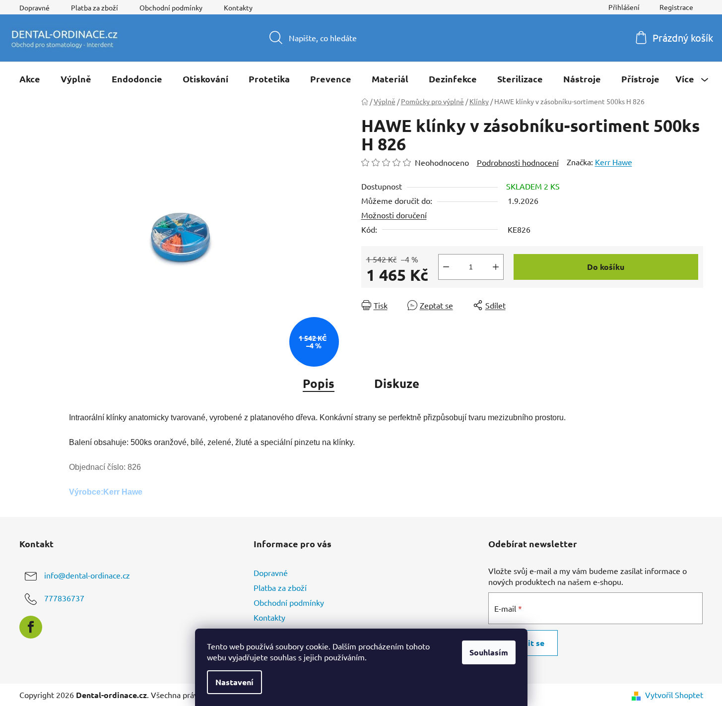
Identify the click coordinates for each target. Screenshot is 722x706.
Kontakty (238, 7)
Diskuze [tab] (396, 383)
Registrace (676, 6)
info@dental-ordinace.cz (87, 575)
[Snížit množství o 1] (446, 267)
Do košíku (605, 266)
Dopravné (34, 7)
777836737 (64, 598)
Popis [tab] (318, 383)
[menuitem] (29, 79)
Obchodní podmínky (170, 7)
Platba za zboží (94, 7)
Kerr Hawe (613, 162)
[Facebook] (30, 627)
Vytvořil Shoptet (674, 695)
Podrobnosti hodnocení (518, 162)
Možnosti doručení (394, 215)
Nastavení (234, 682)
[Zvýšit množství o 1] (495, 267)
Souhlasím (488, 652)
